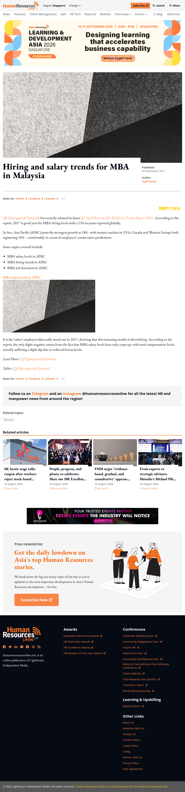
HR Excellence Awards (77, 647)
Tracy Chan (11, 488)
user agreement (133, 769)
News (6, 14)
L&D (63, 14)
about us (128, 722)
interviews (122, 14)
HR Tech (75, 14)
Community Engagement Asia (141, 641)
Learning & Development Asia (141, 659)
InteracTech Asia (135, 653)
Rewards (90, 14)
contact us (129, 734)
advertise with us (133, 728)
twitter (19, 198)
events (139, 14)
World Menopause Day (137, 691)
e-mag (126, 751)
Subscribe (141, 6)
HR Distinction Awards (77, 641)
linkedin (49, 198)
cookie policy (130, 745)
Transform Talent (135, 685)
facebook (34, 198)
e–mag (158, 14)
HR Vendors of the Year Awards (83, 653)
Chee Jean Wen (59, 488)
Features (20, 14)
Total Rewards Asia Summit (140, 679)
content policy (131, 740)
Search (160, 5)
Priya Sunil (101, 488)
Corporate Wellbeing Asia (138, 636)
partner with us (132, 757)
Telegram (40, 393)
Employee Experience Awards (81, 636)
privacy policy (131, 763)
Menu (176, 5)
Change (73, 5)
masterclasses (133, 706)
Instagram (72, 393)
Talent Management (43, 14)
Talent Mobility (134, 673)
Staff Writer (149, 181)
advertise (173, 14)
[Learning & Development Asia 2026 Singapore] (92, 43)
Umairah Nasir (149, 488)
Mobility (105, 14)
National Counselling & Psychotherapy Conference (146, 665)
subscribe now (40, 601)
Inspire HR (131, 647)
